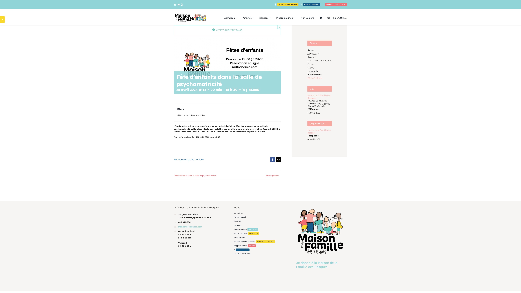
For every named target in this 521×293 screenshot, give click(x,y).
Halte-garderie (272, 175)
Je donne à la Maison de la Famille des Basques (316, 265)
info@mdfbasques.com (190, 227)
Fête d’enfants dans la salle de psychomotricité (195, 175)
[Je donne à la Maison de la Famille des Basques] (320, 231)
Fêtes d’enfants (314, 78)
